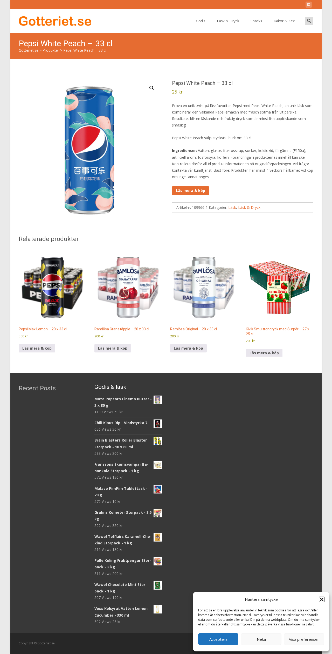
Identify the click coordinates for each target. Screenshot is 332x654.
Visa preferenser (304, 639)
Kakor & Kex (284, 20)
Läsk (232, 207)
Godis (200, 20)
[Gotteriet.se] (50, 19)
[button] (321, 599)
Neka (261, 639)
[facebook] (309, 5)
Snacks (256, 20)
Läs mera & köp (190, 190)
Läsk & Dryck (228, 20)
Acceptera (218, 639)
